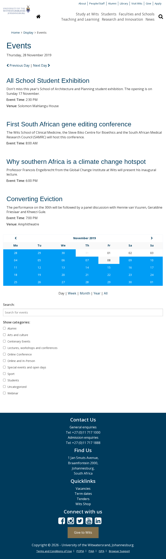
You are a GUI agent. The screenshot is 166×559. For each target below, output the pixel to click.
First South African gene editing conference (68, 124)
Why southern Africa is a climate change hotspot (76, 161)
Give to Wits (83, 532)
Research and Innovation (122, 19)
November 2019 (84, 238)
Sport (11, 374)
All (105, 293)
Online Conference (19, 354)
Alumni (112, 3)
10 (151, 260)
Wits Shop (83, 504)
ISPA (101, 551)
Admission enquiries (83, 437)
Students (108, 14)
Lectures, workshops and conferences (32, 348)
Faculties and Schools (136, 14)
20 (63, 275)
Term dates (83, 493)
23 (130, 275)
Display (28, 32)
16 (130, 267)
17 (151, 267)
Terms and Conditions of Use (54, 551)
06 (63, 260)
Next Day (40, 65)
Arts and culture (17, 335)
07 (87, 260)
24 (151, 275)
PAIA (91, 551)
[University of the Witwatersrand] (16, 7)
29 (39, 253)
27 (63, 282)
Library (124, 3)
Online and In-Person (21, 361)
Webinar (12, 393)
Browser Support (119, 551)
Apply (158, 3)
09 (130, 260)
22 (109, 275)
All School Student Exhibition (47, 80)
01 (151, 282)
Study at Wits (87, 14)
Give (148, 3)
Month (85, 293)
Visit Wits (136, 3)
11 (15, 267)
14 (87, 267)
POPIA (80, 551)
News (150, 19)
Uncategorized (17, 387)
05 (39, 260)
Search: (9, 304)
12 (39, 267)
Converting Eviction (34, 199)
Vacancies (83, 488)
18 (15, 275)
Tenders (83, 499)
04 (15, 260)
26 (39, 282)
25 (15, 282)
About (82, 3)
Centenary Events (18, 341)
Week (72, 293)
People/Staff (97, 3)
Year (97, 293)
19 (39, 275)
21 (87, 275)
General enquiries (83, 427)
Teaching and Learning (80, 19)
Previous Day (19, 65)
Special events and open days (26, 367)
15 (109, 267)
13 (63, 267)
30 (63, 253)
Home (15, 32)
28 (15, 253)
